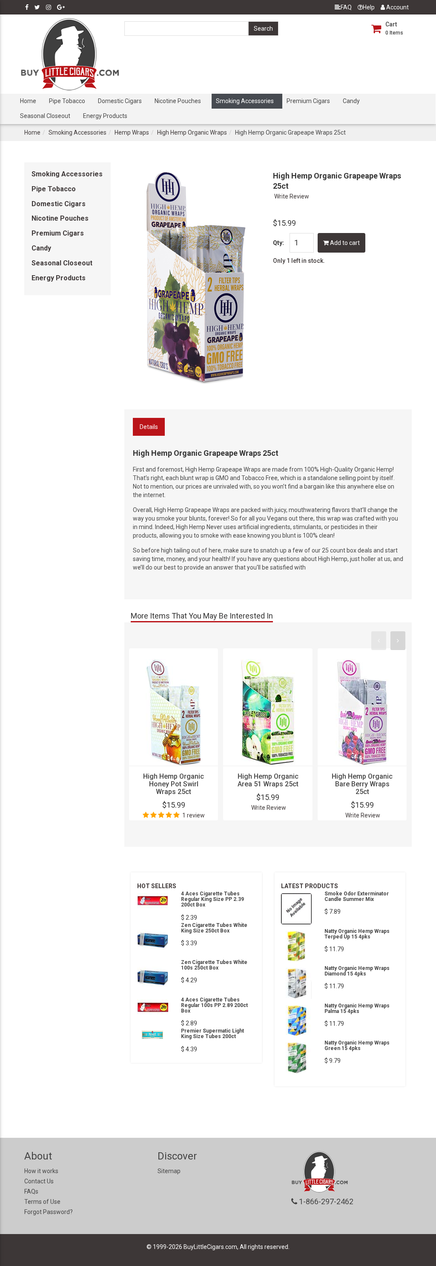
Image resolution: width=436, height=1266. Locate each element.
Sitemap (169, 1171)
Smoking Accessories (245, 101)
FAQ (346, 7)
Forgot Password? (48, 1211)
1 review (193, 815)
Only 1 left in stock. (299, 260)
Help (369, 7)
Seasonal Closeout (45, 115)
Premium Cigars (308, 101)
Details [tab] (149, 426)
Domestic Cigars (120, 101)
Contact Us (39, 1181)
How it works (41, 1171)
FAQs (31, 1191)
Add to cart (344, 242)
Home (28, 101)
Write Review (291, 196)
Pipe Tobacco (67, 101)
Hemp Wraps (132, 132)
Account (397, 7)
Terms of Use (42, 1201)
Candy (351, 101)
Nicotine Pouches (178, 101)
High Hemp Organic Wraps (192, 132)
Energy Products (105, 115)
